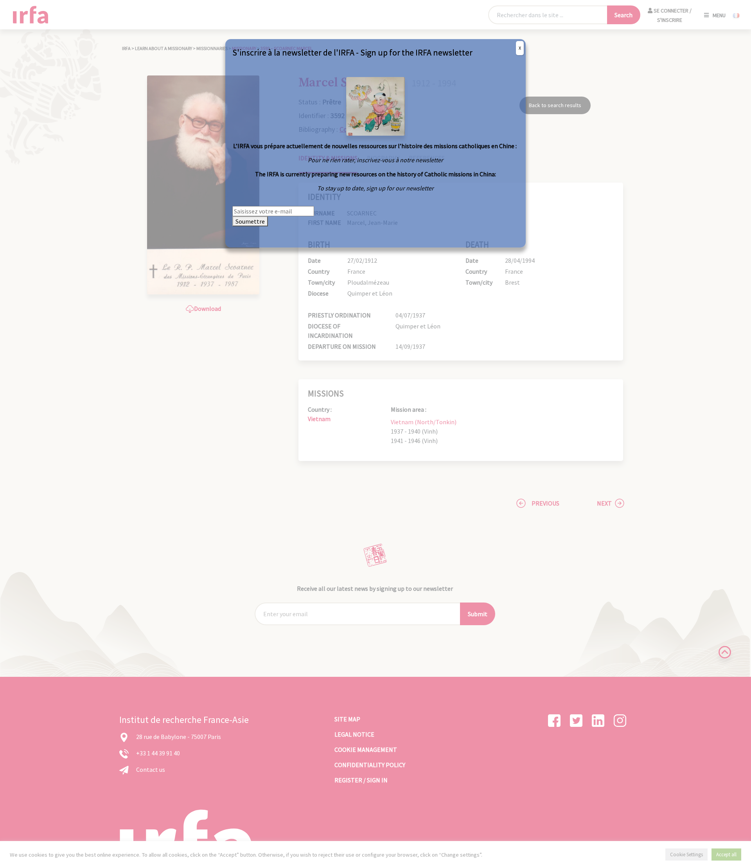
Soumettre (250, 221)
